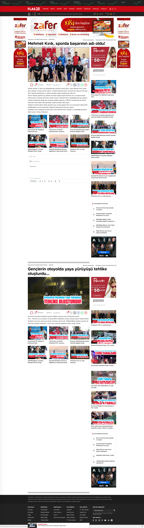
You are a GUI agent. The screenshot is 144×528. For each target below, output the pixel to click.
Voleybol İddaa (44, 520)
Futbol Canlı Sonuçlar (59, 517)
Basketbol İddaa (45, 512)
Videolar (104, 8)
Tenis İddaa (83, 515)
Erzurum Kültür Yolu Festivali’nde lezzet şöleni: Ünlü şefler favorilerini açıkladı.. (62, 14)
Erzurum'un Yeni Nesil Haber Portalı (37, 39)
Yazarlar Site (83, 512)
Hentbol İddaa (44, 515)
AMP (81, 520)
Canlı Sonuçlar (57, 512)
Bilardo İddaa (44, 517)
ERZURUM (45, 8)
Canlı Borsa (57, 509)
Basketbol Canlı (84, 517)
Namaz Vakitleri (71, 517)
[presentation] (33, 14)
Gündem (59, 8)
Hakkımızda (31, 517)
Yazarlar (96, 8)
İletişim (29, 520)
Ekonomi (71, 8)
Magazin (79, 8)
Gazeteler (87, 8)
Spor (65, 8)
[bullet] (51, 181)
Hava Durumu (70, 512)
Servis (53, 8)
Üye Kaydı (30, 512)
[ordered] (49, 181)
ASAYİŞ (51, 265)
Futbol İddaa (44, 509)
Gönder (33, 181)
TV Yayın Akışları (71, 520)
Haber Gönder (70, 515)
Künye (29, 515)
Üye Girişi (30, 509)
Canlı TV (56, 515)
